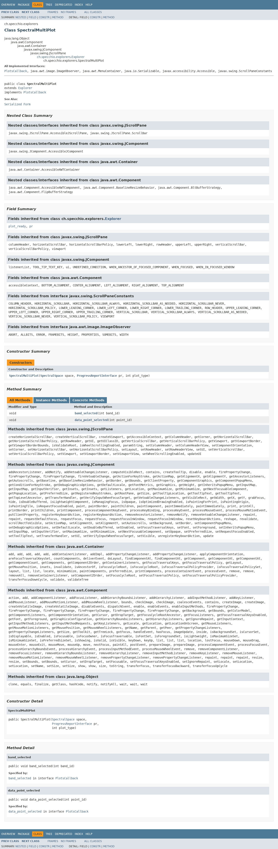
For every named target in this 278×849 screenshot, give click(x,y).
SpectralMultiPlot (24, 375)
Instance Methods (51, 400)
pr (31, 226)
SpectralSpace (51, 375)
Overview (8, 4)
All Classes (93, 12)
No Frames (68, 12)
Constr (44, 17)
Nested (20, 17)
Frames (53, 12)
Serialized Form (17, 104)
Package (24, 4)
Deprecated (63, 4)
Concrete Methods (88, 400)
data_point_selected (91, 420)
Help (89, 4)
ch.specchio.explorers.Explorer (60, 57)
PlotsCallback (15, 71)
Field (32, 17)
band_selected (86, 413)
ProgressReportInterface (97, 375)
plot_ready (17, 226)
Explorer (25, 88)
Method (57, 17)
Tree (49, 4)
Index (79, 4)
